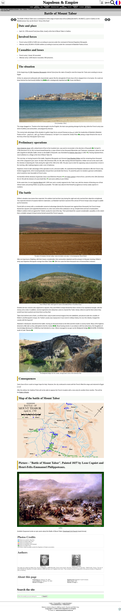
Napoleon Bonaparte (39, 72)
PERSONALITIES (55, 7)
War (21, 9)
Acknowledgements (56, 604)
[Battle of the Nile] (15, 20)
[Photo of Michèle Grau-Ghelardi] (18, 544)
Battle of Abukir (24, 392)
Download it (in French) (70, 531)
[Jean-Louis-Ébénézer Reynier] (63, 176)
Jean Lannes (71, 176)
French (118, 2)
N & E (14, 9)
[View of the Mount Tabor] (53, 261)
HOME (31, 7)
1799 (30, 72)
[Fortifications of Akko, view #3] (45, 80)
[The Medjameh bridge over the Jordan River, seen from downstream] (89, 328)
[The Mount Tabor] (51, 154)
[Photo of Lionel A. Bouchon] (18, 539)
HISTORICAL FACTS (47, 7)
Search (112, 2)
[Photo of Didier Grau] (18, 545)
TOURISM (81, 7)
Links (51, 603)
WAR (42, 7)
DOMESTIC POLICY (75, 7)
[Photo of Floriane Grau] (18, 542)
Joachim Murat (37, 182)
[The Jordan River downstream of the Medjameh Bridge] (55, 325)
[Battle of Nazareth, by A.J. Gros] (87, 152)
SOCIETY (70, 7)
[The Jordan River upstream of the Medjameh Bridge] (53, 325)
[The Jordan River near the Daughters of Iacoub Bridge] (79, 134)
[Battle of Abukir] (108, 20)
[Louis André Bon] (47, 178)
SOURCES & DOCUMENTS (88, 7)
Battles (25, 9)
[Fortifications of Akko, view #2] (44, 80)
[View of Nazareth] (92, 148)
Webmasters (66, 604)
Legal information (67, 603)
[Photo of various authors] (18, 546)
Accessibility (57, 603)
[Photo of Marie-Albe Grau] (18, 541)
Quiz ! (107, 2)
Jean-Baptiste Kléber (73, 158)
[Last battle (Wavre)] (106, 20)
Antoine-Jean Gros (75, 152)
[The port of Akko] (68, 80)
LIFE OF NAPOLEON (37, 7)
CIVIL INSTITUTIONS (63, 7)
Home (2, 2)
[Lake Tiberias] (32, 330)
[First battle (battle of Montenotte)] (12, 20)
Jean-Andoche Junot (23, 148)
